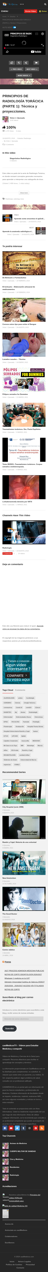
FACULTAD (15, 722)
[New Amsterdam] (24, 863)
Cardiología (30, 698)
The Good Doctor (9, 914)
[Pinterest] (35, 1128)
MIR (22, 745)
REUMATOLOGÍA (10, 755)
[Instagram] (29, 1128)
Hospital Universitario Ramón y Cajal (17, 731)
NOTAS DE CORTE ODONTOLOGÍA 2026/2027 (23, 974)
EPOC (6, 722)
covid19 (28, 707)
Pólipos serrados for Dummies (15, 394)
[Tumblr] (23, 1128)
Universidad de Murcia (28, 760)
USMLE (17, 764)
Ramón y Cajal (27, 750)
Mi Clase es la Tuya (10, 745)
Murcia (40, 745)
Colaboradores (11, 1236)
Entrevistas (39, 717)
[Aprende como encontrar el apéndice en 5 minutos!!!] (24, 220)
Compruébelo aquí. (16, 1201)
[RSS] (41, 1128)
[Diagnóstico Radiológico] (5, 160)
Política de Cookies (14, 1265)
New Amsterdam (9, 878)
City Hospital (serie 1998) (13, 807)
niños (6, 750)
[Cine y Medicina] (5, 1162)
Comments (20, 690)
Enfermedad (8, 717)
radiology (17, 199)
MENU (5, 11)
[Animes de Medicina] (5, 1146)
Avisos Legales (24, 1261)
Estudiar (20, 138)
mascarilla (25, 741)
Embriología (33, 712)
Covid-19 (19, 707)
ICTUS (6, 736)
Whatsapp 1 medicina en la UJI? (17, 978)
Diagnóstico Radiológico (20, 158)
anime (20, 698)
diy (16, 712)
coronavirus (8, 707)
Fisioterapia (8, 726)
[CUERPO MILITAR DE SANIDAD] (5, 1154)
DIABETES (7, 712)
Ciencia (17, 703)
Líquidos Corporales (11, 741)
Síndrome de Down (10, 760)
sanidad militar (24, 755)
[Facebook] (4, 1128)
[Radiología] (24, 544)
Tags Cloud (7, 690)
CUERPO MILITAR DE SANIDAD (23, 1151)
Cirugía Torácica (29, 703)
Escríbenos (9, 1243)
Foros (8, 962)
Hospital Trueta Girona (35, 726)
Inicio (12, 1261)
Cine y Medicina (16, 1159)
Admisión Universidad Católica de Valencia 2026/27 (25, 982)
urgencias (7, 764)
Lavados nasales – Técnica (13, 359)
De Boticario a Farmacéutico (14, 278)
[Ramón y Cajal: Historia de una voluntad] (24, 827)
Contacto (20, 1268)
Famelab (26, 722)
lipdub (23, 736)
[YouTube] (11, 1128)
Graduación (20, 726)
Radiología (7, 548)
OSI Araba (14, 750)
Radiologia (27, 138)
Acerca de (9, 1224)
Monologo (30, 745)
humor (35, 731)
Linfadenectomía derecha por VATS (17, 502)
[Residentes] (5, 1170)
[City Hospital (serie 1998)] (24, 791)
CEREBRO (7, 703)
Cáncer (37, 707)
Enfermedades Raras (23, 717)
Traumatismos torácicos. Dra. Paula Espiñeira (21, 429)
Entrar (44, 11)
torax (22, 199)
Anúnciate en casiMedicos (16, 1230)
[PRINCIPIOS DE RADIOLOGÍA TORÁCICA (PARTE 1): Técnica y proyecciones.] (24, 263)
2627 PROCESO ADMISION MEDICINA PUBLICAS (24, 971)
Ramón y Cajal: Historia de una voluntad (19, 842)
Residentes (14, 1167)
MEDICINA (36, 741)
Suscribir (9, 1029)
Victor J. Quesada (17, 118)
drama (23, 712)
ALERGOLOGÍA (9, 698)
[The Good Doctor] (24, 899)
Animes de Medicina (18, 1143)
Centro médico (8, 950)
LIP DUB (15, 736)
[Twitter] (17, 1128)
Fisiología (36, 722)
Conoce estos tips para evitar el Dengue (19, 324)
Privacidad (30, 1265)
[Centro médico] (24, 935)
